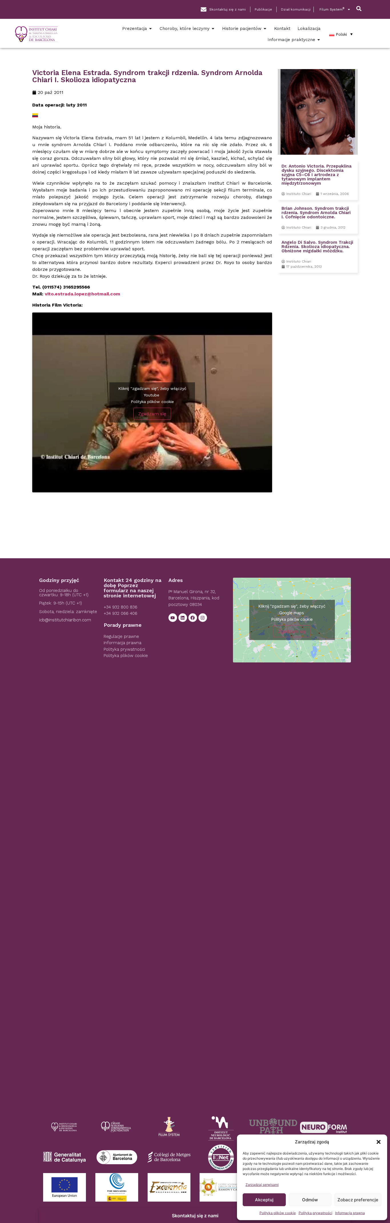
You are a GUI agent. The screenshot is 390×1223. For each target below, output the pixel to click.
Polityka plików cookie (278, 1213)
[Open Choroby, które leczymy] (213, 28)
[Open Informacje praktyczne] (319, 40)
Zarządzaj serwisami (262, 1184)
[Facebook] (192, 617)
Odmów (310, 1199)
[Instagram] (202, 617)
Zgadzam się (152, 413)
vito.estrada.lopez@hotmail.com (82, 294)
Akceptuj (264, 1199)
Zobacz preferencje (357, 1199)
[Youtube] (172, 617)
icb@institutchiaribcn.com (65, 619)
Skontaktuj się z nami (195, 1215)
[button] (378, 1142)
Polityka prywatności (315, 1213)
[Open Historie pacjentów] (265, 28)
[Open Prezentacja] (150, 28)
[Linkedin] (182, 617)
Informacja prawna (350, 1213)
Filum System (331, 9)
